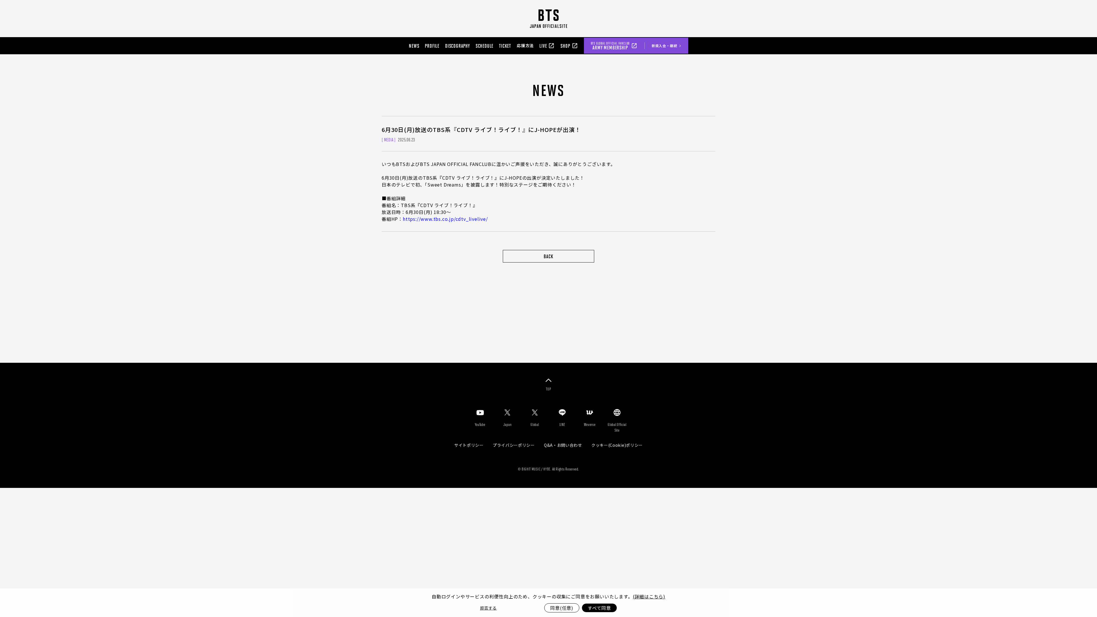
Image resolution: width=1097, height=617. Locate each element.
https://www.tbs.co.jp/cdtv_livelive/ (445, 218)
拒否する (488, 608)
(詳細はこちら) (649, 596)
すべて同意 (599, 607)
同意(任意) (561, 607)
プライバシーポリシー (514, 445)
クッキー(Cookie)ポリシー (617, 445)
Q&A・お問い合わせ (563, 445)
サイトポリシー (469, 445)
